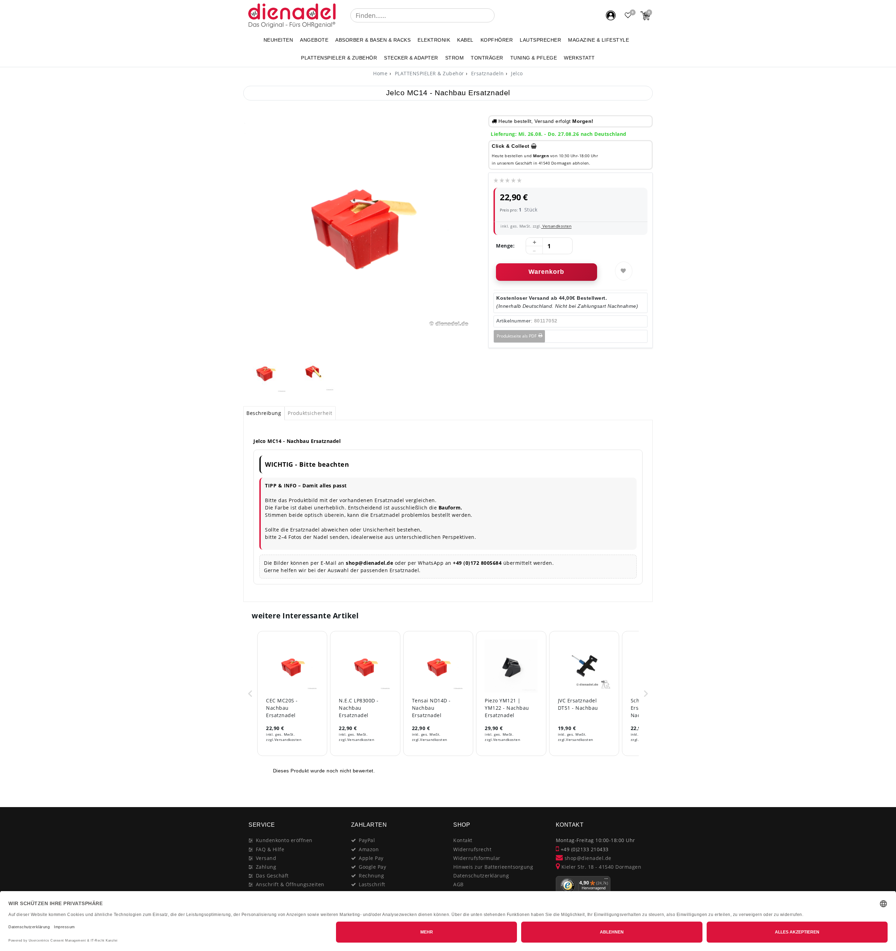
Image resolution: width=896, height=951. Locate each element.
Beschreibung (263, 413)
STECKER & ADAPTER (411, 58)
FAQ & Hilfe (270, 849)
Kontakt (462, 840)
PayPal (367, 840)
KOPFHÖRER (497, 40)
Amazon (369, 849)
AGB (458, 884)
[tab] (264, 413)
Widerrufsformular (476, 858)
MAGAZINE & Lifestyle (598, 40)
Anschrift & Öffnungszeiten (290, 884)
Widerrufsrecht (472, 849)
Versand (266, 858)
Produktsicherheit (310, 413)
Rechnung (371, 875)
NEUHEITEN (278, 40)
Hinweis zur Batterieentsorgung (493, 866)
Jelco (516, 73)
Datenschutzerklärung (481, 875)
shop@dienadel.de (587, 858)
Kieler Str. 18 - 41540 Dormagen (600, 866)
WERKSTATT (579, 58)
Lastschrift (372, 884)
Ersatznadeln (486, 73)
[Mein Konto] (610, 15)
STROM (454, 58)
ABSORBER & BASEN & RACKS (373, 40)
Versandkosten (556, 226)
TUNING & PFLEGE (533, 58)
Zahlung (266, 866)
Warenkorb (546, 271)
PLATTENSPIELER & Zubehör (339, 58)
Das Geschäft (272, 875)
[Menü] (606, 880)
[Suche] (499, 15)
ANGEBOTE (314, 40)
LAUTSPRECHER (540, 40)
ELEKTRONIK (434, 40)
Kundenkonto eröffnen (284, 840)
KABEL (465, 40)
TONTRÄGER (487, 58)
